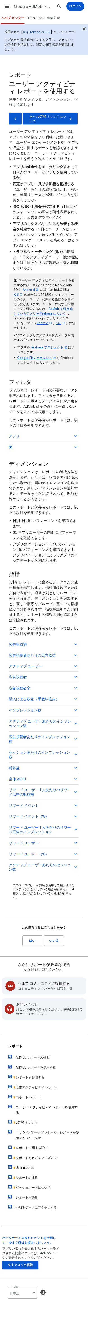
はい (32, 940)
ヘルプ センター (12, 18)
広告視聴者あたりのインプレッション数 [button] (39, 739)
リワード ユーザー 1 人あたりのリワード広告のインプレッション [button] (40, 829)
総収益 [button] (14, 768)
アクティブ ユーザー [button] (25, 666)
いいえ (54, 940)
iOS (16, 294)
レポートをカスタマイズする (36, 1158)
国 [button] (10, 447)
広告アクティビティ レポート (37, 1087)
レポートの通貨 (27, 1178)
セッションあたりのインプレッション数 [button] (39, 754)
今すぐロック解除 (20, 1265)
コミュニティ (35, 18)
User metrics (25, 1168)
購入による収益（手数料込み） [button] (34, 699)
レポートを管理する (30, 1077)
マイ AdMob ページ (37, 32)
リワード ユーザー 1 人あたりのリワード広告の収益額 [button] (40, 792)
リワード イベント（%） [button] (29, 816)
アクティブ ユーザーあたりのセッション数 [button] (40, 867)
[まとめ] (84, 29)
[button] (7, 6)
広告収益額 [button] (18, 644)
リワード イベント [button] (24, 805)
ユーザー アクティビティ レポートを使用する (47, 1110)
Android (29, 290)
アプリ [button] (14, 436)
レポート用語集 (27, 1197)
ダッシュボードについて (33, 1188)
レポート (15, 1046)
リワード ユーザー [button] (24, 843)
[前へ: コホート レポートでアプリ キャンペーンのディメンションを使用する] (15, 118)
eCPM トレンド (27, 1122)
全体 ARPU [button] (17, 779)
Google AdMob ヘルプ (34, 6)
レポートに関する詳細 (31, 1148)
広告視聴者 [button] (18, 677)
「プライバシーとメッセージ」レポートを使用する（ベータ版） (47, 1135)
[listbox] (22, 1293)
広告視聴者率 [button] (19, 688)
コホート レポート (29, 1097)
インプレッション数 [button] (25, 710)
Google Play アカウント (34, 358)
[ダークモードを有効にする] (42, 1292)
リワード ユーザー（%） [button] (29, 854)
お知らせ (53, 18)
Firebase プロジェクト (47, 347)
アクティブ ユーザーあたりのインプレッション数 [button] (40, 723)
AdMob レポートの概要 (32, 1057)
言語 (15, 1287)
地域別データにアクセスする (36, 1207)
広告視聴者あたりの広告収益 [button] (32, 655)
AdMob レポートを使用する (36, 1067)
